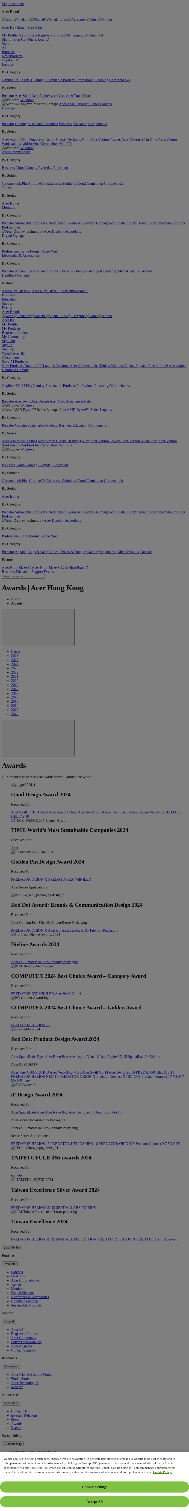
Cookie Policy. (162, 1472)
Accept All (94, 1502)
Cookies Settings (94, 1487)
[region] (94, 1481)
